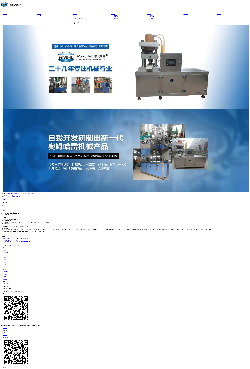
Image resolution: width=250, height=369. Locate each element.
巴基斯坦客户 (6, 271)
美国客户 (152, 18)
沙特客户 (5, 274)
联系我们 (219, 14)
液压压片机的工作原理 (10, 240)
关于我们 (39, 14)
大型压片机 (78, 16)
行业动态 (116, 15)
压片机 (77, 15)
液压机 (77, 23)
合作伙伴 (149, 14)
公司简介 (41, 15)
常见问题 (116, 16)
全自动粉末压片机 (17, 193)
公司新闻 (116, 18)
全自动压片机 (10, 193)
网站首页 (5, 14)
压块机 (77, 19)
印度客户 (152, 16)
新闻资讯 (113, 14)
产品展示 (75, 14)
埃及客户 (152, 15)
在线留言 (186, 14)
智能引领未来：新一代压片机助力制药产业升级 (16, 238)
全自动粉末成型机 (32, 193)
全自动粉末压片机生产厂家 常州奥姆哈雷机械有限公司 (18, 241)
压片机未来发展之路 (14, 244)
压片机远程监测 (13, 245)
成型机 (77, 20)
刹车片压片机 (78, 18)
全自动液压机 (25, 193)
